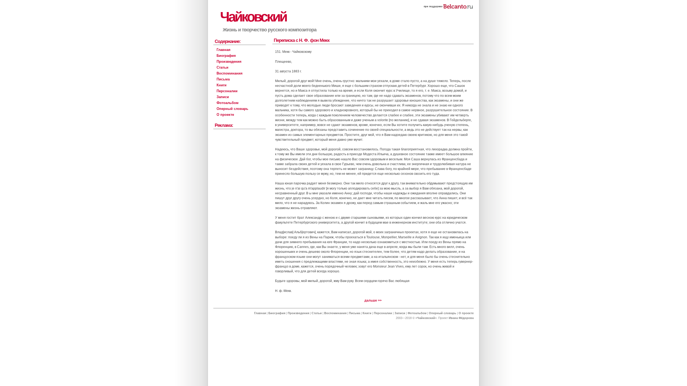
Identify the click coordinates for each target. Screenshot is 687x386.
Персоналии (227, 91)
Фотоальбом (228, 103)
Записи (223, 97)
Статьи (222, 67)
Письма (223, 79)
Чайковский (253, 16)
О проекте (225, 115)
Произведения (229, 62)
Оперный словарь (232, 109)
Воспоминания (230, 73)
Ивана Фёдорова (461, 318)
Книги (221, 85)
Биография (226, 56)
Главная (224, 50)
